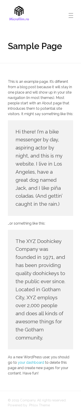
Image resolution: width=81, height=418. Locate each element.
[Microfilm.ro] (19, 14)
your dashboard (31, 362)
